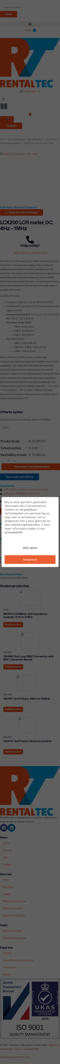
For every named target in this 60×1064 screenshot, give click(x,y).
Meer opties (30, 547)
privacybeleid (13, 532)
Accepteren (30, 559)
